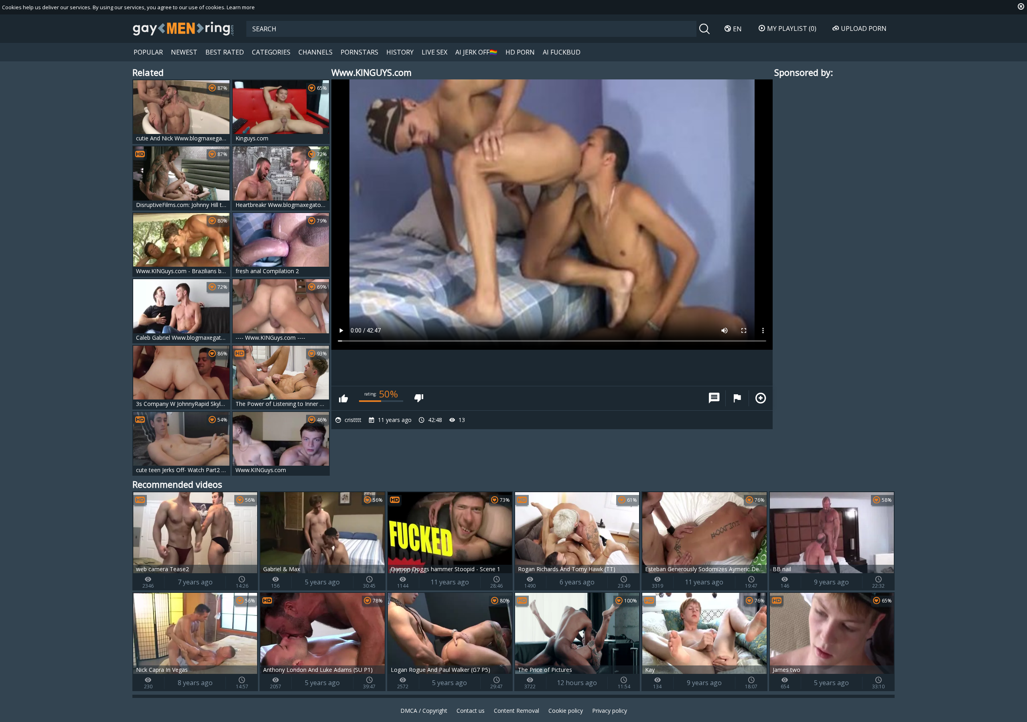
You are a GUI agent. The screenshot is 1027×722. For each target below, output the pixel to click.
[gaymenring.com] (183, 28)
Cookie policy (565, 710)
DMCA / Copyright (423, 710)
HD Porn (520, 52)
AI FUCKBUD (561, 52)
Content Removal (516, 710)
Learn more (241, 7)
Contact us (471, 710)
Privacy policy (609, 710)
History (400, 52)
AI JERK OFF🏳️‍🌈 (476, 52)
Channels (315, 52)
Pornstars (359, 52)
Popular (148, 52)
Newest (184, 52)
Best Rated (224, 52)
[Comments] (714, 398)
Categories (271, 52)
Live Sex (434, 52)
